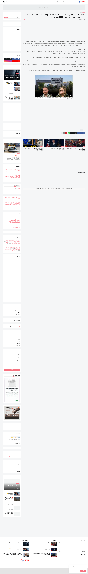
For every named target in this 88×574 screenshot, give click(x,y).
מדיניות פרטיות (26, 2)
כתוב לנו (39, 2)
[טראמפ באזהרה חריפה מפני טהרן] (54, 549)
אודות (43, 2)
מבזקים (69, 2)
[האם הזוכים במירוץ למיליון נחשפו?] (17, 508)
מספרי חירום (33, 2)
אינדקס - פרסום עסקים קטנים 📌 (13, 155)
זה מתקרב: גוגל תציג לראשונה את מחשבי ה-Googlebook (12, 250)
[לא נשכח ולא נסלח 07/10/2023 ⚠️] (17, 84)
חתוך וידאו (18, 314)
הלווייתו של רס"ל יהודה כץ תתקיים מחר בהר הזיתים (12, 224)
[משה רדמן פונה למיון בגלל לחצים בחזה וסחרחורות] (17, 97)
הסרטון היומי (53, 2)
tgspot (18, 343)
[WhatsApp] (69, 133)
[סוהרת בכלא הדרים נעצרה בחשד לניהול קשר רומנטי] (26, 544)
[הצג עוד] (62, 133)
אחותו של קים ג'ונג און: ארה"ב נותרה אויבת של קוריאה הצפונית (12, 179)
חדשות (65, 2)
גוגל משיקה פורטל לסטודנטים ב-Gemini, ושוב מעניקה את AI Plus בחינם (13, 240)
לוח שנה (47, 2)
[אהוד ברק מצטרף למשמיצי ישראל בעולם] (17, 514)
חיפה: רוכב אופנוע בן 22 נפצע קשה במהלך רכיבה (12, 170)
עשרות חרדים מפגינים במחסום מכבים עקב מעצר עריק (12, 217)
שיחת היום (18, 192)
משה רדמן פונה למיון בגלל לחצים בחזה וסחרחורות (9, 97)
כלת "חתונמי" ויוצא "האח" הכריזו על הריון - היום (12, 198)
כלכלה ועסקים (72, 549)
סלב (19, 308)
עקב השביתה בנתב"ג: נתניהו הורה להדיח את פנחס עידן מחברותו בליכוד (12, 222)
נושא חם (18, 191)
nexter (18, 341)
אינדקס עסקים (17, 310)
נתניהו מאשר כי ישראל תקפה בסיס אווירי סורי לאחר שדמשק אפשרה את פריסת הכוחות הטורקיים (9, 90)
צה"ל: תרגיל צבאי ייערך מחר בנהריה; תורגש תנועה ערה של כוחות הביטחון (12, 177)
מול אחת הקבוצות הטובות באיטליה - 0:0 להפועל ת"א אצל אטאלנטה (13, 219)
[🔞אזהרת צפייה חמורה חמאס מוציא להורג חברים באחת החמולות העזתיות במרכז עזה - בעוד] (17, 499)
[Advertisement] (54, 31)
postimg (18, 471)
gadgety (18, 339)
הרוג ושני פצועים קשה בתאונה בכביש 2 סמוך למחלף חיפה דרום (12, 172)
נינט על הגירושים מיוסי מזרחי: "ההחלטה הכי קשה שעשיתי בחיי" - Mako (12, 202)
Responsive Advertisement (44, 7)
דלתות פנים (18, 335)
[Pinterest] (66, 133)
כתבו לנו (10, 566)
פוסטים (59, 2)
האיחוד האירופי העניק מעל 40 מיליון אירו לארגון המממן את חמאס (34, 149)
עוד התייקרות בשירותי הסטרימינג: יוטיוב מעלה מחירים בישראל (13, 243)
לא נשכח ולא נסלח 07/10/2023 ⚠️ (9, 83)
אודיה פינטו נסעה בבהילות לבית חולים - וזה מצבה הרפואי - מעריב (12, 200)
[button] (7, 1)
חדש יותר (82, 185)
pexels (18, 469)
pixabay (18, 465)
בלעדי (19, 188)
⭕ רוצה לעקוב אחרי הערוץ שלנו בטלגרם (13, 326)
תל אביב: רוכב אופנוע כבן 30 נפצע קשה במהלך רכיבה (13, 174)
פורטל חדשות (17, 467)
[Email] (64, 133)
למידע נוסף (73, 568)
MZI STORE (18, 345)
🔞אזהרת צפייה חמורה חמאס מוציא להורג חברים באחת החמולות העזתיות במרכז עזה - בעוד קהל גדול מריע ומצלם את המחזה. (9, 500)
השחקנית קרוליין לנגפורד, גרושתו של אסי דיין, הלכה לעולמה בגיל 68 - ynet (13, 207)
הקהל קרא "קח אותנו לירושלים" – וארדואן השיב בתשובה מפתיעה (76, 149)
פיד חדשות (18, 23)
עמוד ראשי (75, 2)
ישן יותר (24, 185)
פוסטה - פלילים (17, 320)
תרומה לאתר (5, 566)
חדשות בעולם (72, 547)
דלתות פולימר (17, 337)
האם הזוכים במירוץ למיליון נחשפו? (9, 507)
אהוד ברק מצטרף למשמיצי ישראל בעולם (8, 513)
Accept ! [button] (83, 570)
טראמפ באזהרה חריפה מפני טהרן (57, 148)
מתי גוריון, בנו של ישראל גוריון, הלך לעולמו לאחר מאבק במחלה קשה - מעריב (12, 205)
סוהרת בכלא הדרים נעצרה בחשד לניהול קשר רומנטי (12, 542)
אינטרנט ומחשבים (72, 542)
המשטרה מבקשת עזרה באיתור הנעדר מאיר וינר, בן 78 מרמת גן (12, 226)
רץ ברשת (72, 551)
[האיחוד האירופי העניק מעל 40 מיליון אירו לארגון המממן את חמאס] (54, 555)
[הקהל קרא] (54, 544)
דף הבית (83, 12)
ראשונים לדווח (17, 190)
